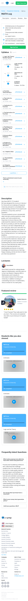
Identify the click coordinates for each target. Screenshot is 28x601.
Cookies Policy (3, 595)
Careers (3, 559)
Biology (16, 569)
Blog (2, 576)
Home (3, 11)
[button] (2, 583)
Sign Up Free (14, 47)
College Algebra (5, 535)
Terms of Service (4, 593)
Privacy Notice (3, 596)
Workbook (19, 57)
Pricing (3, 565)
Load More (13, 173)
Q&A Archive (4, 578)
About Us (3, 561)
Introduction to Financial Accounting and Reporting (11, 548)
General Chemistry (6, 539)
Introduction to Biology (7, 545)
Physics (16, 567)
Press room (4, 567)
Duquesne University (13, 11)
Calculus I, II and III (6, 533)
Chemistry (16, 565)
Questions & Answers (19, 559)
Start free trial (21, 3)
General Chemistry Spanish (8, 543)
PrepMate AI (17, 561)
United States (8, 526)
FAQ (2, 574)
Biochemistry (4, 531)
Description (5, 18)
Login (12, 3)
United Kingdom (9, 523)
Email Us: (19, 575)
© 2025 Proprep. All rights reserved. (7, 592)
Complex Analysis (5, 537)
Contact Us (4, 563)
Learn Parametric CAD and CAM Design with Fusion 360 (12, 551)
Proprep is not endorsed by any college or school (9, 598)
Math (15, 563)
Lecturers (13, 18)
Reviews (20, 18)
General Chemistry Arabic (7, 541)
